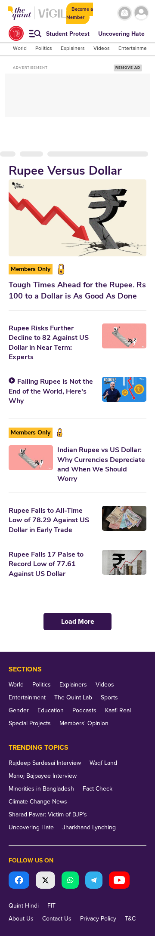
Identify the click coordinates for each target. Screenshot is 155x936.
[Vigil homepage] (52, 17)
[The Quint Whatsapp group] (70, 881)
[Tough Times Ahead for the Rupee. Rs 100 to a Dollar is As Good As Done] (77, 217)
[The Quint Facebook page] (19, 881)
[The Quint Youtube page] (119, 881)
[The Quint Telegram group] (93, 881)
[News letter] (124, 13)
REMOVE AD (127, 67)
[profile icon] (141, 13)
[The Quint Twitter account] (45, 881)
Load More (77, 621)
